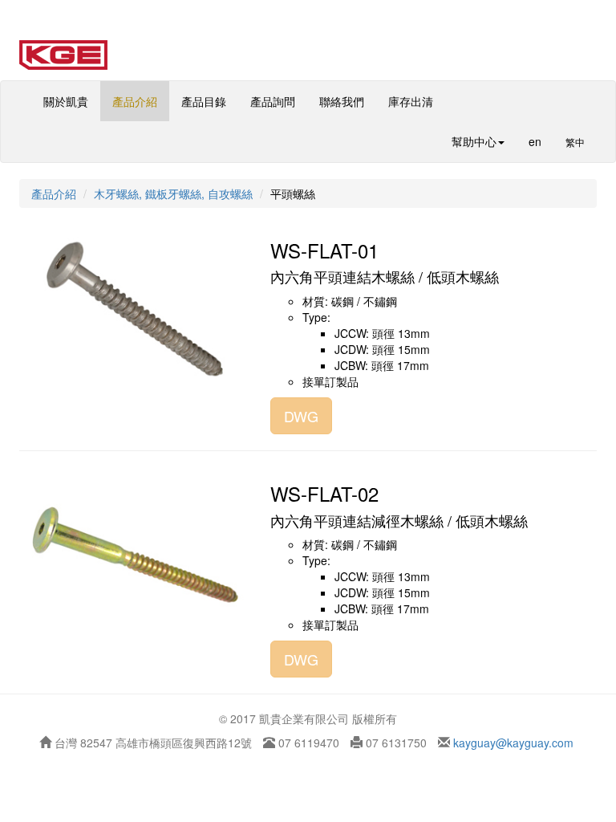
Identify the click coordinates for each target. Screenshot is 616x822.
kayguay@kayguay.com (511, 743)
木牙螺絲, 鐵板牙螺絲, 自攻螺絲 (173, 193)
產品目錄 (203, 101)
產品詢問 (272, 101)
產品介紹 (134, 101)
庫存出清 (410, 101)
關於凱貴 (65, 101)
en (535, 141)
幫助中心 (474, 141)
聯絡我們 (341, 101)
